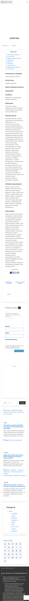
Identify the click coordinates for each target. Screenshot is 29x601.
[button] (27, 2)
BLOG (10, 511)
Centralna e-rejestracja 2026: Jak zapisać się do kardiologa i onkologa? (13, 426)
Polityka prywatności (10, 568)
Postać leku (10, 56)
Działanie (9, 62)
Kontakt (3, 568)
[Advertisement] (14, 19)
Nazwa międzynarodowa (13, 58)
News (5, 422)
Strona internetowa (11, 339)
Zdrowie (6, 482)
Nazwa (7, 326)
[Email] (16, 273)
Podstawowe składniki (13, 54)
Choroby (6, 452)
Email (7, 333)
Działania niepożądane (13, 67)
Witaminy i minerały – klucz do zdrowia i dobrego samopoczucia (14, 485)
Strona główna (5, 45)
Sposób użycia (10, 65)
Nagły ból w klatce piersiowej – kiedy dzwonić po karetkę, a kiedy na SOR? (13, 456)
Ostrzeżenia (10, 69)
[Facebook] (13, 273)
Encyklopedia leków (19, 573)
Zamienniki (9, 60)
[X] (11, 273)
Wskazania (9, 63)
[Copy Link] (18, 273)
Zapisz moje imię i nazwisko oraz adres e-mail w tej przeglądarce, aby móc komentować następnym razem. (14, 347)
